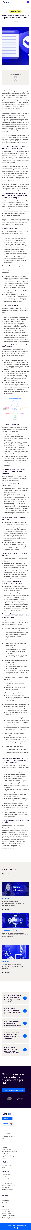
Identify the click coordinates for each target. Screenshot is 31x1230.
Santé (3, 1167)
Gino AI (3, 1138)
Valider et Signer (6, 1149)
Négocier (4, 1147)
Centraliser (5, 1143)
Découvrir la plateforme (8, 1136)
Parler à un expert (6, 1213)
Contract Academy (7, 1183)
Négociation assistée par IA (9, 1156)
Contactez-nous (6, 1209)
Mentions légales (6, 1218)
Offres (3, 1140)
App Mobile (5, 1202)
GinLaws (4, 1158)
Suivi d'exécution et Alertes (9, 1151)
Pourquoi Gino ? (6, 1200)
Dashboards (5, 1153)
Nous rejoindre (6, 1211)
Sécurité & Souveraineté (8, 1198)
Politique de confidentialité (9, 1215)
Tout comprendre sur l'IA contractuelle (8, 1186)
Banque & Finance (7, 1165)
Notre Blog (5, 1176)
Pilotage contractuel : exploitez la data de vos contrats (11, 1190)
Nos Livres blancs (6, 1179)
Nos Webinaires (6, 1181)
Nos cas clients (6, 1174)
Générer (4, 1145)
